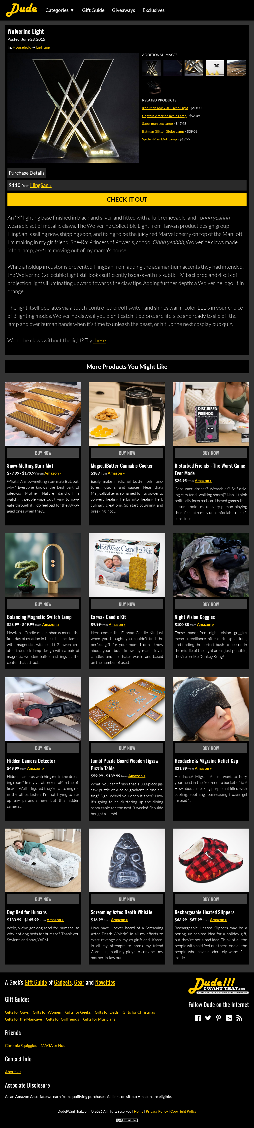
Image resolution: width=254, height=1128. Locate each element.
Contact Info (18, 1058)
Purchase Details (27, 173)
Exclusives (154, 10)
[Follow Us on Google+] (229, 1018)
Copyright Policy (183, 1111)
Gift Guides (17, 999)
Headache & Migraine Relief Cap (206, 760)
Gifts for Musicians (99, 1019)
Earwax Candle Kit (108, 616)
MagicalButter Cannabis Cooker (122, 465)
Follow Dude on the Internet (219, 1004)
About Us (13, 1071)
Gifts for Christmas (139, 1012)
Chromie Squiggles (21, 1045)
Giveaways (123, 10)
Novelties (105, 981)
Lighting (43, 47)
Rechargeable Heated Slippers (204, 912)
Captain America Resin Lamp (164, 116)
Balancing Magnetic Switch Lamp (39, 616)
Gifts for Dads (107, 1012)
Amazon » (53, 473)
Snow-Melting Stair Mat (30, 465)
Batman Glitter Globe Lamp (163, 131)
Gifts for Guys (17, 1012)
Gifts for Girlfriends (62, 1019)
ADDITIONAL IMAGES (159, 55)
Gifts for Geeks (78, 1012)
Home (138, 1111)
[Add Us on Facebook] (198, 1018)
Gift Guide (93, 10)
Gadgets (63, 981)
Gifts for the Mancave (23, 1019)
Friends (13, 1032)
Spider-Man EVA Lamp (159, 139)
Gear (79, 981)
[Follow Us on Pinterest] (218, 1018)
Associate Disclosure (27, 1085)
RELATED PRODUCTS (159, 100)
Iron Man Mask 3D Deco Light (165, 108)
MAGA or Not (53, 1045)
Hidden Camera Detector (31, 760)
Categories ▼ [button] (60, 10)
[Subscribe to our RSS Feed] (239, 1018)
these (99, 340)
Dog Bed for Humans (27, 912)
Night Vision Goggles (195, 616)
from (40, 473)
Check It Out (127, 199)
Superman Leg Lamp (157, 123)
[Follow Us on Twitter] (208, 1018)
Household (22, 47)
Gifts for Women (47, 1012)
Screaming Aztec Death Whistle (121, 912)
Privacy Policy (157, 1111)
